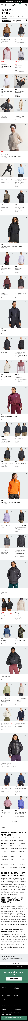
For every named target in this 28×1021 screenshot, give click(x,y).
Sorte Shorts (22, 864)
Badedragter (4, 856)
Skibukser (12, 862)
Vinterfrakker (4, 837)
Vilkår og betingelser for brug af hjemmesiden (7, 1013)
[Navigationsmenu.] (2, 5)
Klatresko (21, 851)
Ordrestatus (4, 992)
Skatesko (21, 840)
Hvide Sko (12, 854)
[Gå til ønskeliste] (5, 5)
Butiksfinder (16, 999)
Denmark (16, 1019)
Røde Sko (12, 864)
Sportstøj (12, 856)
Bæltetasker (4, 843)
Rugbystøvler (22, 837)
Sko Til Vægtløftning (22, 857)
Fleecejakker (22, 854)
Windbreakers (4, 864)
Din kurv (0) (19, 966)
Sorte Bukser (13, 840)
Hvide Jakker (22, 859)
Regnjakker (13, 851)
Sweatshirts (4, 862)
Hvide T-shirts (13, 837)
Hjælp (3, 999)
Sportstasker (4, 854)
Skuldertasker (13, 867)
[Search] (22, 5)
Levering (4, 987)
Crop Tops (3, 845)
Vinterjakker (22, 843)
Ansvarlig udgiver (6, 995)
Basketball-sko (22, 862)
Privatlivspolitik (17, 1009)
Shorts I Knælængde (4, 867)
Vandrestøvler (22, 845)
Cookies (4, 1009)
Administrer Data (17, 1005)
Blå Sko (12, 843)
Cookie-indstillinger (6, 1005)
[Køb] (14, 5)
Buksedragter (4, 840)
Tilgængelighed (17, 1012)
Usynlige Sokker (14, 848)
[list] (14, 17)
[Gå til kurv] (25, 5)
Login (7, 966)
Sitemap (16, 992)
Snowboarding (4, 859)
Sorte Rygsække (23, 848)
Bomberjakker (4, 848)
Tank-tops (3, 851)
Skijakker (12, 859)
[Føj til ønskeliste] (12, 25)
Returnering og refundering (17, 988)
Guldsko (12, 845)
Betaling (16, 995)
